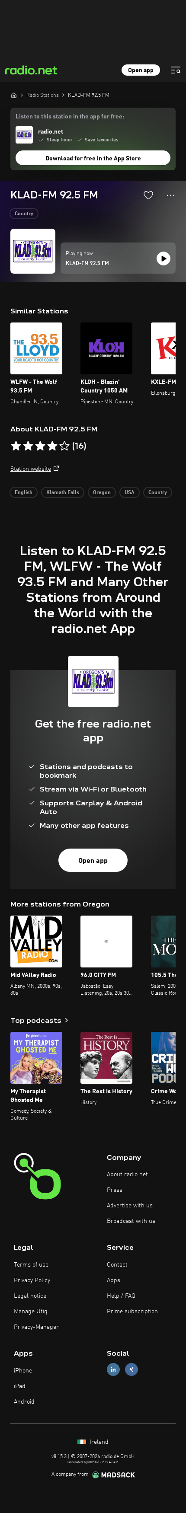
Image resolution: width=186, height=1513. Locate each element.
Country (24, 214)
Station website (30, 469)
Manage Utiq (31, 1312)
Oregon (102, 492)
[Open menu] (175, 70)
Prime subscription (132, 1312)
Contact (117, 1265)
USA (130, 492)
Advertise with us (130, 1206)
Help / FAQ (121, 1296)
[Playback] (163, 258)
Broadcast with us (131, 1221)
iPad (20, 1386)
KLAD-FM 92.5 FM (87, 263)
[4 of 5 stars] (52, 446)
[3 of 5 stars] (40, 446)
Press (114, 1190)
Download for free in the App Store (93, 159)
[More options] (171, 195)
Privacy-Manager (36, 1327)
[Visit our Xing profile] (131, 1369)
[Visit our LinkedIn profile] (113, 1369)
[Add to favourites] (148, 195)
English (23, 492)
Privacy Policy (32, 1280)
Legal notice (30, 1296)
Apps (113, 1280)
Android (24, 1402)
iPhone (23, 1371)
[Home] (13, 95)
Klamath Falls (62, 492)
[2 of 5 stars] (28, 446)
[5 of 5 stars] (64, 446)
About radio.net (127, 1174)
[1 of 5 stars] (16, 446)
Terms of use (31, 1265)
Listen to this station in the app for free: (70, 117)
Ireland (98, 1442)
